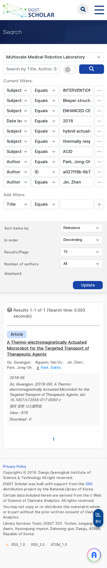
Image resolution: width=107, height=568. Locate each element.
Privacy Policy (14, 467)
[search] (91, 69)
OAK (89, 484)
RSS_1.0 (18, 545)
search (82, 9)
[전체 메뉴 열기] (99, 9)
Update (88, 285)
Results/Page (16, 252)
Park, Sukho (51, 368)
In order (11, 240)
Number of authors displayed (21, 269)
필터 (98, 521)
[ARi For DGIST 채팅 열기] (94, 555)
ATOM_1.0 (59, 545)
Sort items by (16, 228)
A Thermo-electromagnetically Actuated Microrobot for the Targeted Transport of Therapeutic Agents (48, 348)
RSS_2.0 (38, 545)
